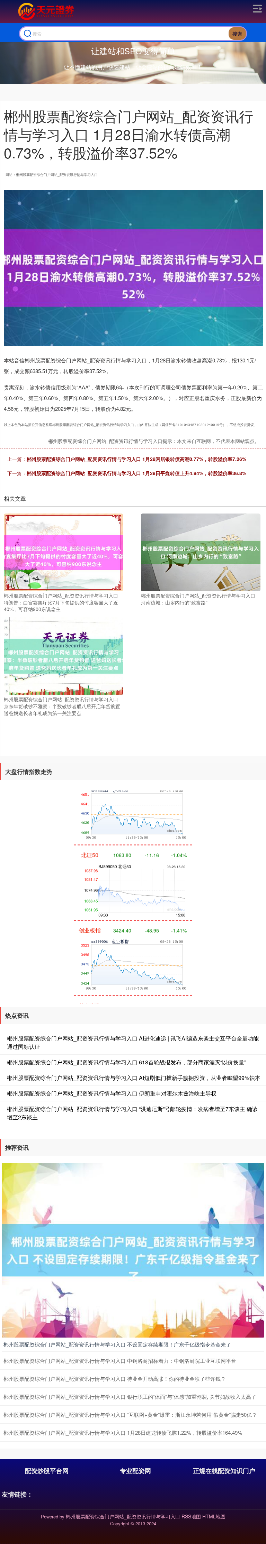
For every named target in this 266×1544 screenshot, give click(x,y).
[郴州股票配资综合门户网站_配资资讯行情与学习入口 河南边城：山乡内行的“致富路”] (200, 551)
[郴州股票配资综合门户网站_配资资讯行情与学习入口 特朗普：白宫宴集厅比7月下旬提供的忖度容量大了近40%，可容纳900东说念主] (63, 551)
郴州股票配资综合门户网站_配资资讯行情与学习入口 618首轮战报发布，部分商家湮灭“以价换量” (126, 1062)
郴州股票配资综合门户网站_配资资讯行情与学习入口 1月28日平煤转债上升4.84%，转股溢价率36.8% (136, 473)
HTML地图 (213, 1516)
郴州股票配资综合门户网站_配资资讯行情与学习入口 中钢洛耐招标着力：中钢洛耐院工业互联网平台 (119, 1360)
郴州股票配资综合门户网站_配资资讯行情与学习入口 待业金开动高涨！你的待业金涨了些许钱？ (114, 1378)
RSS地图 (191, 1516)
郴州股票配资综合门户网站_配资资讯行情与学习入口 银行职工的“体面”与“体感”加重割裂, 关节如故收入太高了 (129, 1396)
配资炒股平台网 (47, 1470)
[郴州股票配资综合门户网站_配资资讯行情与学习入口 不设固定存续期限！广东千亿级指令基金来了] (133, 1249)
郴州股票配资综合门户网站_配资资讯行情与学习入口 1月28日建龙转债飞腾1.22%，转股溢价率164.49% (122, 1432)
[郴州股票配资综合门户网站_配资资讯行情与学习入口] (45, 11)
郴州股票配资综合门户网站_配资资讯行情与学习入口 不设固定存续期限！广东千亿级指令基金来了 (117, 1344)
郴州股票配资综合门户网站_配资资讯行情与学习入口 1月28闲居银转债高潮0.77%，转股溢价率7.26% (136, 458)
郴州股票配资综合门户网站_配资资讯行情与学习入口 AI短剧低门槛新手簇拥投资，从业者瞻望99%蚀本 (133, 1078)
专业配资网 (135, 1470)
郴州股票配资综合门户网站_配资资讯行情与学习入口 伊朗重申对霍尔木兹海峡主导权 (111, 1093)
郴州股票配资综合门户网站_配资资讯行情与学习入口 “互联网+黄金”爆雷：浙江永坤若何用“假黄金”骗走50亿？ (130, 1414)
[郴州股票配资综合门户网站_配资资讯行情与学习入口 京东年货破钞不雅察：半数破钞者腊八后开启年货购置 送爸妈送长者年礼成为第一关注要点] (63, 655)
